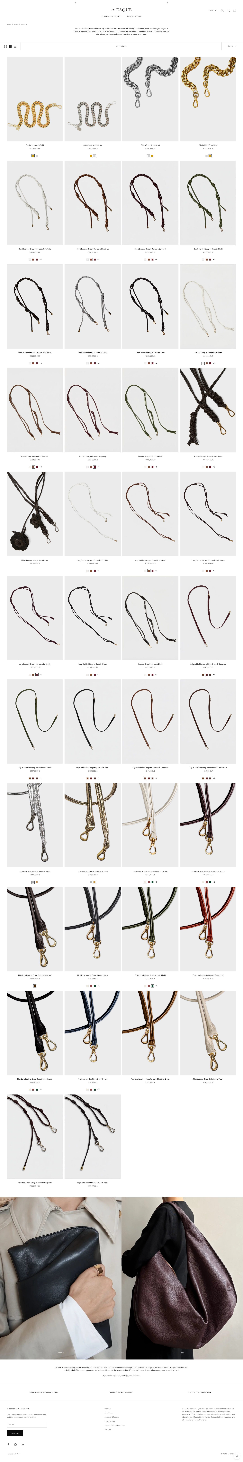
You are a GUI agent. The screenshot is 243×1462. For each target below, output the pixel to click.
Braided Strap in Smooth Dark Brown (208, 456)
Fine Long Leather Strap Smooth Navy (93, 1079)
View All (61, 1352)
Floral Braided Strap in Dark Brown (34, 560)
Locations (108, 1413)
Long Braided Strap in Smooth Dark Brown (208, 560)
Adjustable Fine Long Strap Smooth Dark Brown (208, 768)
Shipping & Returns (111, 1417)
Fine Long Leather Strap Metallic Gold (93, 871)
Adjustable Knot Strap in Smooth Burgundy (35, 1183)
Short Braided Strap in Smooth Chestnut (92, 249)
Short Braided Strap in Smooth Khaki (208, 249)
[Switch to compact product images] (15, 46)
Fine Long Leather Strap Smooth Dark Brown (34, 1079)
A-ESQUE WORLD (134, 16)
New (182, 1352)
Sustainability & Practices (114, 1425)
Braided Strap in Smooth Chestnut (35, 456)
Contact (107, 1409)
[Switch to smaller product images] (10, 46)
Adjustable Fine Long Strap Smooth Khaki (34, 768)
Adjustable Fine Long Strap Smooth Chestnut (150, 768)
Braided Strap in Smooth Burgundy (92, 456)
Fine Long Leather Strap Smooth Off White (150, 871)
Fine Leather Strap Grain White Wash (208, 1079)
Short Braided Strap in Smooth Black (150, 353)
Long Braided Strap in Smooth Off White (93, 560)
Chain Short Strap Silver (150, 145)
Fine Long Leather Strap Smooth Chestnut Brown (150, 1079)
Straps (24, 24)
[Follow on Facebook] (8, 1444)
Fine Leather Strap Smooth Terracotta (208, 975)
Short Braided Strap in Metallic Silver (92, 353)
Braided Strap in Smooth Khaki (150, 456)
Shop (16, 24)
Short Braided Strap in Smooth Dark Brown (35, 353)
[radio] (33, 155)
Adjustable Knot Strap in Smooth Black (92, 1183)
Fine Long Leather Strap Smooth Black (92, 975)
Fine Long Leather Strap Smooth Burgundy (208, 871)
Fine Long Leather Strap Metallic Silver (35, 871)
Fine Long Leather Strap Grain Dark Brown (34, 975)
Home (9, 24)
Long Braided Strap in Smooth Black (92, 664)
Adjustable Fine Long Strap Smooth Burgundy (208, 664)
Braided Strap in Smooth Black (150, 664)
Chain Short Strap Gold (208, 145)
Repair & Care (109, 1421)
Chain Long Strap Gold (35, 145)
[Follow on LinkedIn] (22, 1444)
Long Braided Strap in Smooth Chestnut (150, 560)
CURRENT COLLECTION (111, 16)
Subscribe (15, 1433)
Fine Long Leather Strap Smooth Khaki (150, 975)
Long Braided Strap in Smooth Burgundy (34, 664)
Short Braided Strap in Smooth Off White (35, 249)
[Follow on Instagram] (15, 1444)
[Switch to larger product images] (5, 46)
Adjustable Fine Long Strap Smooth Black (92, 768)
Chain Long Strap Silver (92, 145)
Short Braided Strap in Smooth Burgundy (150, 249)
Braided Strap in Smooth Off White (208, 353)
